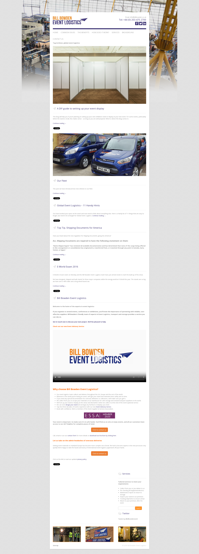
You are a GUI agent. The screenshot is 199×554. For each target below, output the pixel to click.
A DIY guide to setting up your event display (80, 108)
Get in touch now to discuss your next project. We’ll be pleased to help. (80, 322)
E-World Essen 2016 (67, 266)
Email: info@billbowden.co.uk (135, 17)
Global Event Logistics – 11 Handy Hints (78, 205)
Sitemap (55, 545)
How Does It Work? (100, 32)
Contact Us (58, 39)
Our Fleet (62, 180)
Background (128, 32)
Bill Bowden (70, 21)
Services (115, 32)
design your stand (72, 405)
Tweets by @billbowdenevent (128, 519)
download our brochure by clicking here (103, 436)
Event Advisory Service (103, 407)
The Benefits (83, 32)
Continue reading (59, 123)
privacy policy (82, 459)
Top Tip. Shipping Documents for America (79, 227)
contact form (71, 436)
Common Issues (68, 32)
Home (55, 32)
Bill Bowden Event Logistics (71, 298)
